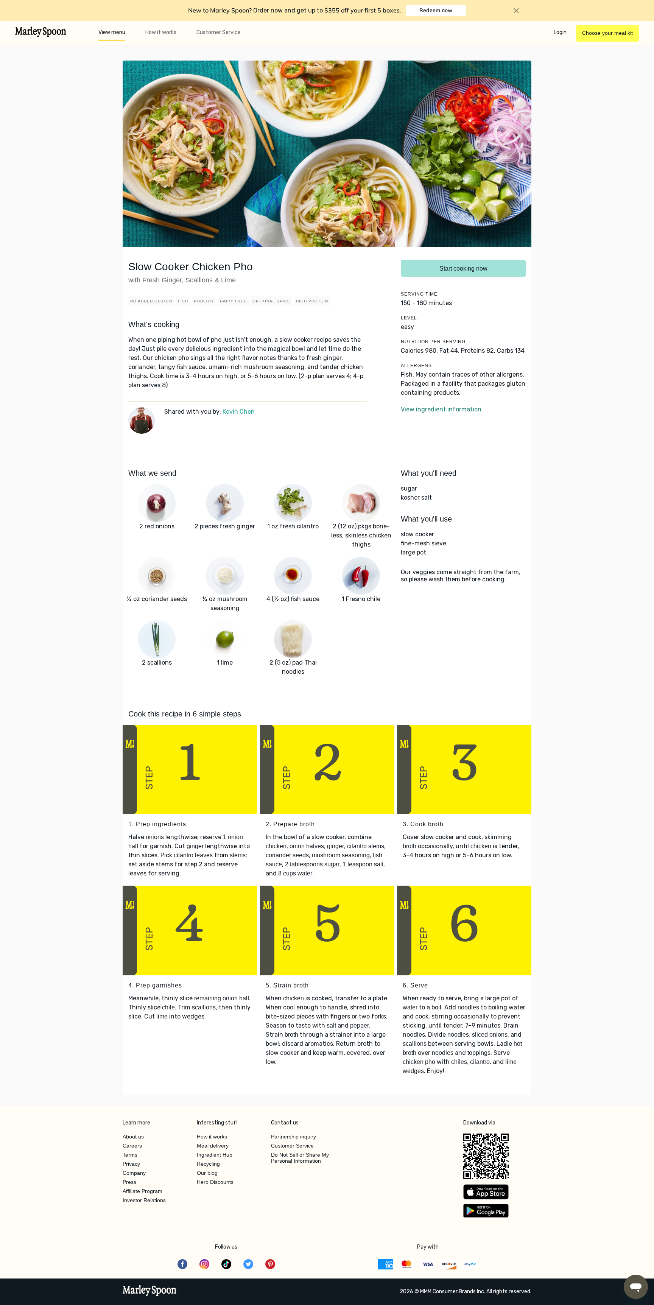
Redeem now (435, 10)
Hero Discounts (215, 1182)
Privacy (131, 1164)
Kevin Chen (239, 411)
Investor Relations (144, 1200)
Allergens (416, 365)
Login (560, 32)
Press (129, 1182)
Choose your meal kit (607, 33)
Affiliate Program (142, 1191)
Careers (132, 1146)
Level (409, 318)
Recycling (208, 1164)
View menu (111, 32)
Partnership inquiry (293, 1137)
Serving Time (419, 294)
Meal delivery (213, 1146)
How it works (160, 32)
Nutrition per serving (433, 341)
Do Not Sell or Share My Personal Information (300, 1158)
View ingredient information (441, 409)
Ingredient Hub (214, 1155)
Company (134, 1173)
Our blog (207, 1173)
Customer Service (218, 32)
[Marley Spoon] (150, 1291)
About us (133, 1137)
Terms (130, 1155)
